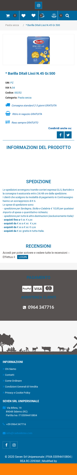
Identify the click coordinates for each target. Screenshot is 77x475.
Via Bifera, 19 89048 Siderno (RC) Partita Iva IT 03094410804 (20, 411)
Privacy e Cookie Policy (17, 392)
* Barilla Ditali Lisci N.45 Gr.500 (43, 25)
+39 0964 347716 (16, 424)
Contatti (9, 374)
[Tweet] (68, 134)
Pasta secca (12, 25)
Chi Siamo (10, 369)
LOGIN (23, 257)
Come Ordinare (13, 380)
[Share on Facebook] (60, 134)
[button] (38, 49)
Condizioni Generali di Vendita (21, 386)
